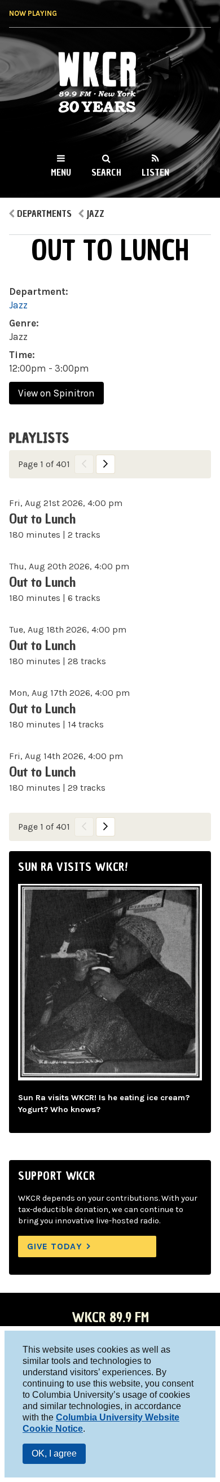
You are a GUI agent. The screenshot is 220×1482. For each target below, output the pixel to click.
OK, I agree (54, 1453)
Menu (61, 172)
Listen (155, 172)
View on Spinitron (56, 393)
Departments (44, 213)
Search (106, 172)
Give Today (54, 1246)
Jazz (95, 213)
